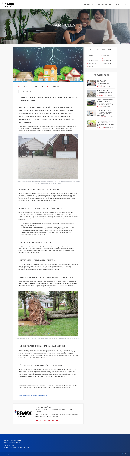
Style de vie (107, 63)
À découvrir (92, 58)
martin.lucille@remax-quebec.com (19, 447)
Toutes (90, 55)
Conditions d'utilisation (87, 454)
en (125, 4)
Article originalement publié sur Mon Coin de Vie (32, 395)
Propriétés (88, 4)
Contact (117, 4)
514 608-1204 (11, 445)
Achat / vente (93, 60)
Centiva (125, 453)
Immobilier (106, 58)
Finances (106, 55)
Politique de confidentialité (72, 454)
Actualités (24, 87)
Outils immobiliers (103, 4)
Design (90, 66)
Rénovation (107, 60)
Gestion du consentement (102, 454)
